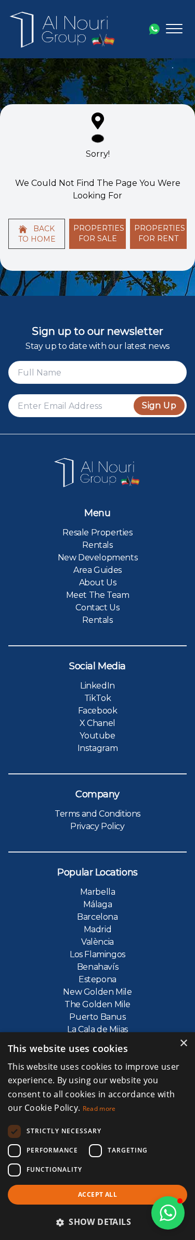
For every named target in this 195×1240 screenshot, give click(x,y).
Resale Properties (97, 532)
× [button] (183, 1043)
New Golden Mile (97, 992)
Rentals (97, 545)
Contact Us (97, 607)
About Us (97, 582)
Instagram (97, 748)
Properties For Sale (98, 233)
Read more (99, 1108)
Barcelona (97, 917)
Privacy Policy (97, 826)
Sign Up (159, 405)
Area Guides (97, 570)
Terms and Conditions (97, 814)
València (97, 942)
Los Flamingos (97, 954)
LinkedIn (97, 686)
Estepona (97, 979)
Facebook (98, 711)
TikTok (97, 698)
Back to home (37, 234)
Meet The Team (97, 595)
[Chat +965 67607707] (154, 29)
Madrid (98, 929)
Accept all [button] (97, 1194)
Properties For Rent (159, 233)
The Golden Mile (97, 1004)
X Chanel (97, 723)
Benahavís (97, 967)
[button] (168, 1213)
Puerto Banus (97, 1017)
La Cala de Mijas (97, 1029)
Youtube (97, 736)
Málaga (97, 904)
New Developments (98, 557)
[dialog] (97, 1136)
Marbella (97, 892)
